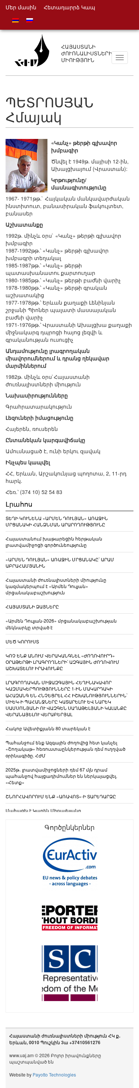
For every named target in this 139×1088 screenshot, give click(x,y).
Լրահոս (19, 504)
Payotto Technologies (54, 1074)
